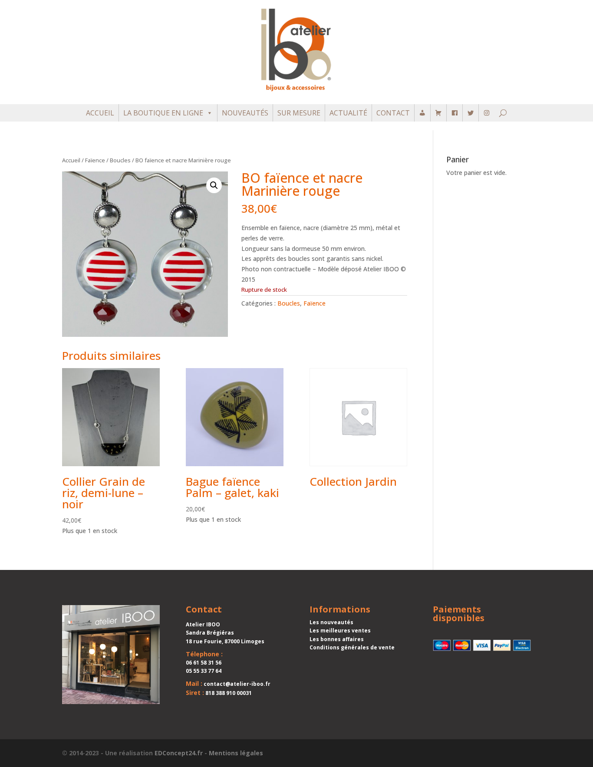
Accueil (71, 160)
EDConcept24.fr (179, 753)
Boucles (120, 160)
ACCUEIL (100, 113)
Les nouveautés (331, 622)
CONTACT (393, 113)
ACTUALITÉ (348, 113)
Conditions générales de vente (352, 647)
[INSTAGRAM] (486, 113)
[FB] (454, 113)
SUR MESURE (298, 113)
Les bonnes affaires (337, 639)
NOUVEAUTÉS (245, 113)
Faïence (95, 160)
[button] (214, 185)
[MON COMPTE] (422, 113)
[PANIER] (438, 113)
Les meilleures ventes (340, 630)
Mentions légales (236, 753)
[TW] (470, 113)
